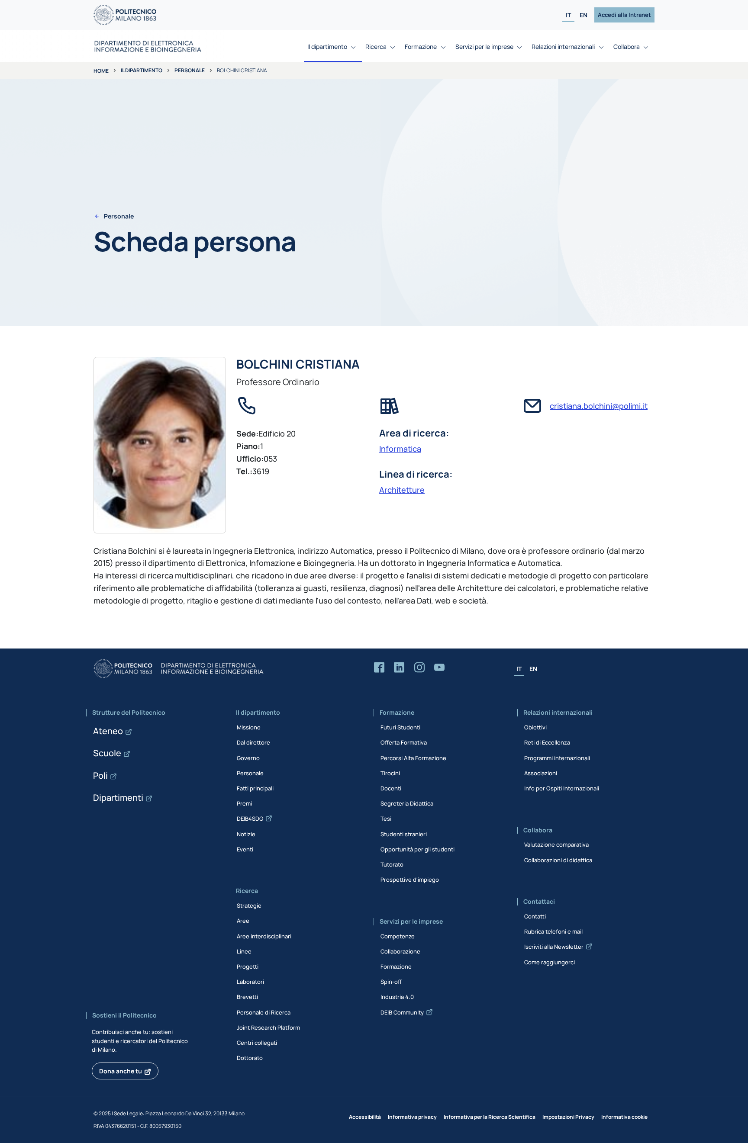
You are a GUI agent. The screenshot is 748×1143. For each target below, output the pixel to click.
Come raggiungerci (549, 962)
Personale (189, 70)
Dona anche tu (120, 1071)
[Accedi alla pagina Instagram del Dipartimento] (419, 668)
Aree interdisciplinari (264, 936)
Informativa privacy (412, 1117)
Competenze (397, 936)
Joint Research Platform (268, 1027)
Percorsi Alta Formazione (413, 758)
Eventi (245, 849)
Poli (100, 775)
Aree (243, 921)
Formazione (396, 966)
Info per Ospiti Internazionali (561, 788)
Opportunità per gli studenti (417, 849)
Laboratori (250, 982)
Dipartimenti (118, 797)
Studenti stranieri (403, 834)
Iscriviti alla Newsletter (554, 946)
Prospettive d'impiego (409, 879)
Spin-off (391, 982)
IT (568, 15)
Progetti (247, 966)
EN (583, 15)
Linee (244, 951)
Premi (244, 803)
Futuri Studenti (400, 727)
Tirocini (390, 773)
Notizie (246, 834)
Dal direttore (253, 742)
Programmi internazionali (557, 758)
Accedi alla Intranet (624, 15)
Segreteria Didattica (406, 803)
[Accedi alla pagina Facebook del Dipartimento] (379, 668)
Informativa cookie (624, 1117)
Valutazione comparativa (556, 844)
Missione (249, 727)
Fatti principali (255, 788)
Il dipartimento (141, 70)
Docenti (390, 788)
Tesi (385, 818)
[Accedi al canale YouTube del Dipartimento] (439, 668)
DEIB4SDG (250, 818)
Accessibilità (365, 1117)
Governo (248, 758)
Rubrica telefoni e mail (553, 931)
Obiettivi (535, 727)
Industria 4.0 (397, 997)
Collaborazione (400, 951)
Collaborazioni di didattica (558, 860)
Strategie (249, 905)
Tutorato (391, 864)
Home (101, 70)
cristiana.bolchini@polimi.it (599, 406)
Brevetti (247, 997)
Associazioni (540, 773)
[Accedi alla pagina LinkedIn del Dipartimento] (399, 668)
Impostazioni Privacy (568, 1117)
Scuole (107, 753)
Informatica (400, 448)
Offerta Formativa (403, 742)
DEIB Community (402, 1012)
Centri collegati (257, 1043)
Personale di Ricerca (263, 1012)
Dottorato (250, 1058)
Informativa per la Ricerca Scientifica (489, 1117)
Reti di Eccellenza (547, 742)
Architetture (402, 490)
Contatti (535, 916)
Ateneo (108, 731)
